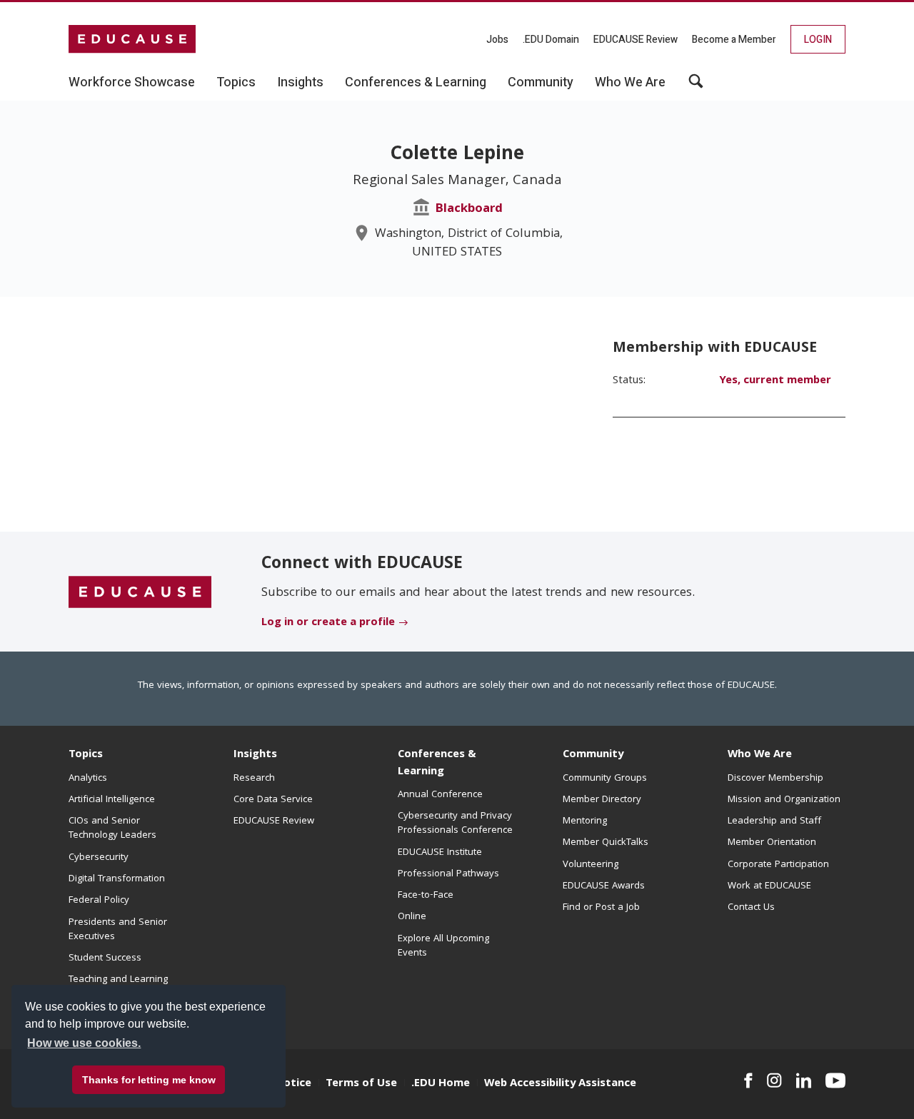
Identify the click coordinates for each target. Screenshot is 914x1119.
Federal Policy (99, 900)
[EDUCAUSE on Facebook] (748, 1080)
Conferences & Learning (437, 763)
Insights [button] (300, 83)
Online (412, 917)
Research (254, 778)
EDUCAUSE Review (635, 39)
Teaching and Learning (118, 980)
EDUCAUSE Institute (440, 853)
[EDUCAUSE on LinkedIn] (804, 1080)
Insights (255, 755)
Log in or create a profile (328, 623)
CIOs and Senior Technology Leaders (112, 829)
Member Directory (602, 800)
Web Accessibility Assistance (560, 1084)
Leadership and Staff (774, 821)
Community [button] (540, 83)
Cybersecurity (99, 858)
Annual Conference (440, 795)
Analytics (88, 778)
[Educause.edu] (140, 592)
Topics (86, 755)
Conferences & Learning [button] (415, 83)
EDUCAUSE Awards (604, 886)
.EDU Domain (551, 39)
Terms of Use (361, 1084)
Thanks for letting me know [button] (149, 1079)
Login (818, 39)
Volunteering (590, 865)
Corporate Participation (778, 865)
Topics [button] (236, 83)
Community (593, 755)
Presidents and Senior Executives (118, 930)
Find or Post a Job (601, 908)
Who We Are (760, 755)
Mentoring (585, 821)
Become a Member (734, 39)
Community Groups (605, 778)
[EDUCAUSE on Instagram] (774, 1080)
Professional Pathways (448, 874)
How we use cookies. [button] (84, 1043)
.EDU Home (440, 1084)
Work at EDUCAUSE (769, 886)
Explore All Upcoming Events (443, 946)
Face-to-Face (425, 895)
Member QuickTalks (605, 843)
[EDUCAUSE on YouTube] (835, 1080)
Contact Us (751, 908)
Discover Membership (775, 778)
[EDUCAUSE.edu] (132, 39)
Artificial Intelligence (112, 800)
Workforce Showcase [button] (132, 83)
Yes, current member (775, 381)
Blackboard (469, 209)
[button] (696, 86)
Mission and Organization (784, 800)
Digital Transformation (117, 879)
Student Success (105, 958)
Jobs (497, 39)
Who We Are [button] (630, 83)
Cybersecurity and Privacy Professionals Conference (455, 824)
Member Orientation (772, 843)
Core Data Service (273, 800)
